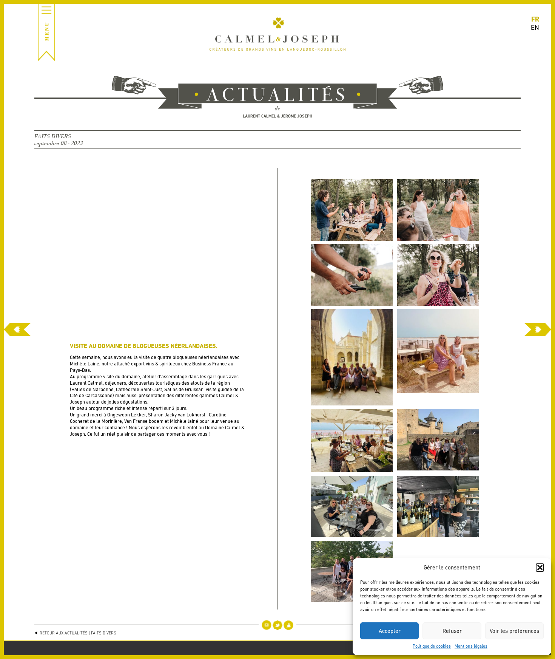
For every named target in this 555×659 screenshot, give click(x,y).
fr (535, 19)
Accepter (390, 631)
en (535, 27)
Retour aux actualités (63, 633)
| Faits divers (102, 633)
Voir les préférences (514, 631)
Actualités (277, 96)
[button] (540, 567)
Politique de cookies (432, 646)
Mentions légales (471, 646)
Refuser (452, 631)
